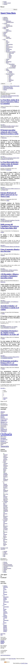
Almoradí (5, 567)
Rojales (3, 441)
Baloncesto (4, 137)
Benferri (3, 417)
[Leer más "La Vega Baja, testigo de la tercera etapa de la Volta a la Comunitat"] (5, 501)
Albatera (3, 412)
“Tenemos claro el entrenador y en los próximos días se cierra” (5, 467)
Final (4, 399)
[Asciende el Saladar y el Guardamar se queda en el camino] (10, 302)
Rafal (2, 439)
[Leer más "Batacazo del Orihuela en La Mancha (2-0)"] (5, 538)
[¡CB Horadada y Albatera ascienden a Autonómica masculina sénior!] (10, 271)
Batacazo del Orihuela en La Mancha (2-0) (5, 542)
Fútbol (7, 200)
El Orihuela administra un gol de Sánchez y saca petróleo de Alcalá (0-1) (5, 487)
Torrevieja (5, 446)
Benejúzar (2, 416)
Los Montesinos (4, 431)
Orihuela (6, 434)
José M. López (24, 663)
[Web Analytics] (7, 662)
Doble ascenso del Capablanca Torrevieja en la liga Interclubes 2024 (10, 226)
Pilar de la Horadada (3, 437)
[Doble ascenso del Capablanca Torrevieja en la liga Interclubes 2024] (10, 221)
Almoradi (4, 415)
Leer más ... (3, 124)
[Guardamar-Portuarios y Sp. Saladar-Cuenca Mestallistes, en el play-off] (10, 327)
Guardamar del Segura (4, 430)
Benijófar (2, 418)
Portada (5, 1)
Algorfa (2, 413)
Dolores (6, 424)
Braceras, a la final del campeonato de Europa (5, 619)
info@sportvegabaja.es (5, 655)
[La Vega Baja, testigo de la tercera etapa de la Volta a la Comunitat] (10, 96)
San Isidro (6, 442)
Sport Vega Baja (12, 658)
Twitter (4, 552)
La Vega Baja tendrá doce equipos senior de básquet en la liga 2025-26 (10, 164)
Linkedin (5, 551)
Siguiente (5, 397)
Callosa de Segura (4, 421)
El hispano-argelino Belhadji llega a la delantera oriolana (5, 627)
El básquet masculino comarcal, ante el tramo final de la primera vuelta (9, 132)
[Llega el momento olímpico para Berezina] (10, 246)
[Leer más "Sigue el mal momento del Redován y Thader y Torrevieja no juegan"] (5, 519)
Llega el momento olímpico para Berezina (10, 250)
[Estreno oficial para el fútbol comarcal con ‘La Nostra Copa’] (10, 189)
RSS (4, 555)
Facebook (5, 553)
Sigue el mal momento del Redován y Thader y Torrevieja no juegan (5, 525)
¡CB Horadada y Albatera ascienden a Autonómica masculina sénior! (10, 276)
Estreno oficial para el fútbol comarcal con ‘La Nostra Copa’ (9, 194)
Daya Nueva (5, 423)
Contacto (5, 4)
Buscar (15, 9)
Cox (2, 423)
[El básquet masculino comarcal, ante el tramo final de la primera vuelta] (10, 127)
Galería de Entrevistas (8, 87)
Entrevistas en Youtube (8, 88)
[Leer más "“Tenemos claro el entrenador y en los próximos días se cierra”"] (5, 462)
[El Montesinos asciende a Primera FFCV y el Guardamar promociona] (10, 358)
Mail (4, 556)
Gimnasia (3, 255)
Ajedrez (2, 232)
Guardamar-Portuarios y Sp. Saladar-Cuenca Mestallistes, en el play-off (10, 332)
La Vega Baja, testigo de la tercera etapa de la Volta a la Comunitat (10, 101)
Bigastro (6, 418)
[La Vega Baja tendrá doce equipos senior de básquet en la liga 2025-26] (10, 159)
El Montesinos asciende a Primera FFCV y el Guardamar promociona (9, 363)
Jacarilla (5, 430)
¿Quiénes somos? (7, 2)
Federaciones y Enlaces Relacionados (11, 86)
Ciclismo (4, 107)
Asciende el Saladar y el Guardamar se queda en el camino (10, 307)
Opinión (5, 89)
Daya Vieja (2, 424)
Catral (6, 422)
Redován (5, 439)
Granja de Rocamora (3, 427)
